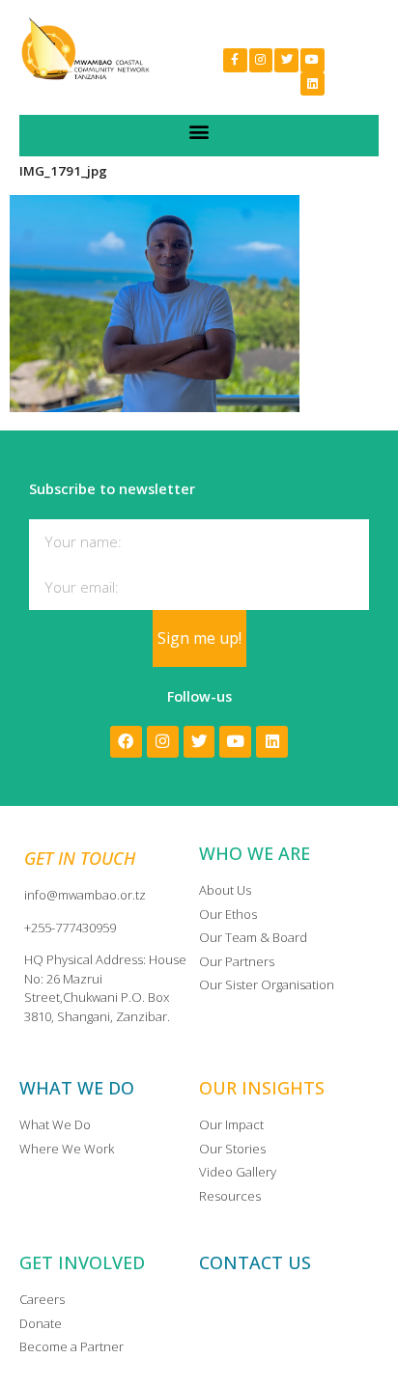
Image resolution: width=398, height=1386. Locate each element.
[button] (199, 131)
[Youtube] (312, 60)
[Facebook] (126, 742)
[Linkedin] (312, 84)
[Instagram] (261, 60)
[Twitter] (286, 60)
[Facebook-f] (235, 60)
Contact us (255, 1262)
